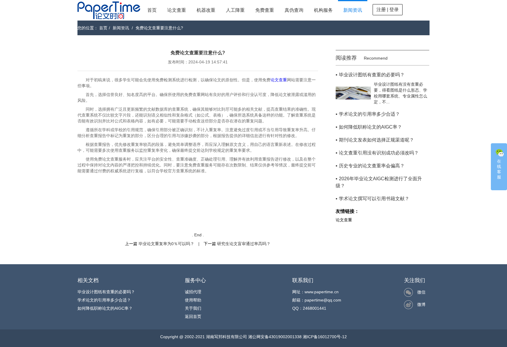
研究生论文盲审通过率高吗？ (244, 243)
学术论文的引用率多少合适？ (104, 300)
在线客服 (499, 169)
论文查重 (176, 10)
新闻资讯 (352, 10)
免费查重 (264, 10)
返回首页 (193, 316)
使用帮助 (193, 300)
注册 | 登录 (387, 9)
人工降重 (235, 10)
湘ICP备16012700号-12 (325, 336)
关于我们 (193, 308)
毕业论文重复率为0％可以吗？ (166, 243)
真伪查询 (294, 10)
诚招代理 (193, 291)
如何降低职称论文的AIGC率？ (105, 308)
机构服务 (323, 10)
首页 (152, 10)
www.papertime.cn (322, 291)
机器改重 (206, 10)
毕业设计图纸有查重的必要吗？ (106, 291)
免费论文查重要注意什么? (159, 28)
